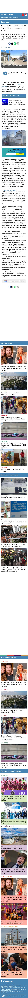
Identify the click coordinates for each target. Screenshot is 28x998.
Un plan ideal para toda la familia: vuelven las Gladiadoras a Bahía (12, 923)
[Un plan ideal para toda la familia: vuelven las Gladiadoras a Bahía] (14, 911)
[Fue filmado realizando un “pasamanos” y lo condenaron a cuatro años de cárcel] (14, 509)
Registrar (20, 153)
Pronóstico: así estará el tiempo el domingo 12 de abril (12, 394)
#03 (2, 397)
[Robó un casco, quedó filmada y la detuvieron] (14, 457)
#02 (2, 373)
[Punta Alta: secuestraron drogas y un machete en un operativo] (14, 486)
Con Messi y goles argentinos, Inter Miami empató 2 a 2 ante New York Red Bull (13, 798)
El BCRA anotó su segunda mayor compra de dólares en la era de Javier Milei (13, 871)
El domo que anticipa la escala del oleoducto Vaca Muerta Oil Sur (12, 848)
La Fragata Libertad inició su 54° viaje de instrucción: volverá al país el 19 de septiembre (14, 949)
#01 (2, 347)
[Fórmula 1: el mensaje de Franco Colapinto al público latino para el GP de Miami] (14, 431)
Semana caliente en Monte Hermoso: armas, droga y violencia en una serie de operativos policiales (13, 569)
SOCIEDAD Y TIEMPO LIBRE (9, 927)
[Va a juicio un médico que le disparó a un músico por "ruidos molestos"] (14, 534)
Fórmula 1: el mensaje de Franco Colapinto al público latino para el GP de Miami (13, 445)
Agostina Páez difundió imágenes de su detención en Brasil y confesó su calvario (13, 974)
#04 (2, 424)
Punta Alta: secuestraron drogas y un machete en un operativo (13, 498)
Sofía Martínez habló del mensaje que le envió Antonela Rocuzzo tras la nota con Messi (14, 368)
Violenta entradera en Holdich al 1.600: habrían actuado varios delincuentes (17, 102)
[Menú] (2, 15)
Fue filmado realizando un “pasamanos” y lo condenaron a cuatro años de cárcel (13, 521)
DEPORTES (4, 775)
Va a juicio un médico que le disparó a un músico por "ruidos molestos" (13, 545)
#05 (2, 450)
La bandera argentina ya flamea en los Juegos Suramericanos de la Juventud (13, 822)
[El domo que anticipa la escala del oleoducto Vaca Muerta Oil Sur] (14, 836)
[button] (9, 44)
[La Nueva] (9, 15)
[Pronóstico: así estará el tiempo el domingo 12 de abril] (14, 381)
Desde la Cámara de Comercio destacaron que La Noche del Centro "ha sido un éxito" (13, 419)
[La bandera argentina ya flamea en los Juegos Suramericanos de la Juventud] (14, 810)
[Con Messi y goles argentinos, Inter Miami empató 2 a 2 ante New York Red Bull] (14, 786)
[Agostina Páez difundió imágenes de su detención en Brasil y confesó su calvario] (14, 962)
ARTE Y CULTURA (6, 876)
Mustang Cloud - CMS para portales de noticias (16, 995)
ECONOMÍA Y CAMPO (7, 826)
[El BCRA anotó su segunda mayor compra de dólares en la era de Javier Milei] (14, 859)
